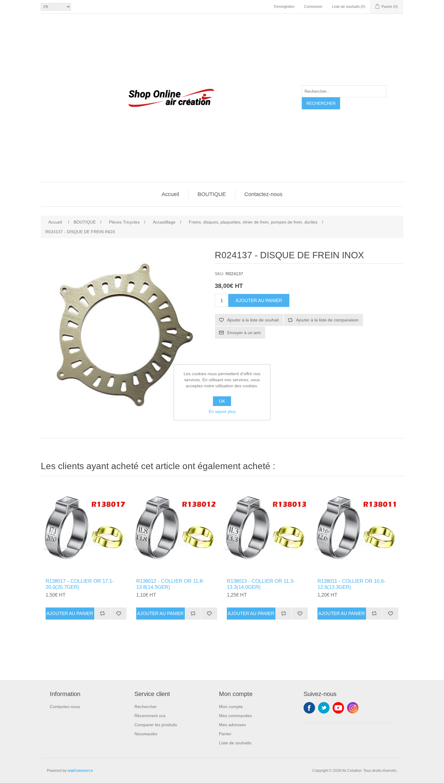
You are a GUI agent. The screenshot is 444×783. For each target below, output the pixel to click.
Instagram (353, 708)
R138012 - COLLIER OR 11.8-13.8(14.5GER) (170, 584)
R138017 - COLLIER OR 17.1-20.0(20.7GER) (80, 584)
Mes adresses (232, 724)
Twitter (324, 708)
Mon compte (231, 706)
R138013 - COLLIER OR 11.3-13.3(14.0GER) (261, 584)
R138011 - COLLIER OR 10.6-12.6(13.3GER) (351, 584)
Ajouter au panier (259, 300)
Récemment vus (150, 715)
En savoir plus (222, 411)
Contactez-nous (263, 194)
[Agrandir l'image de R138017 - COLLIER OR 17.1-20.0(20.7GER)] (86, 528)
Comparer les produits (155, 724)
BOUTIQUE (212, 194)
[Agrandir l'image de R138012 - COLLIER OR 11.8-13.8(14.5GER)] (176, 528)
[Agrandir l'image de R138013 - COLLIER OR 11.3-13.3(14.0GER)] (267, 528)
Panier (225, 733)
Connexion (313, 7)
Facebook (309, 708)
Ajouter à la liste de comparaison (327, 319)
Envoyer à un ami (244, 332)
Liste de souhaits (235, 742)
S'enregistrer (284, 7)
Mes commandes (235, 715)
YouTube (338, 708)
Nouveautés (145, 733)
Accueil (170, 194)
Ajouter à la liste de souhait (253, 319)
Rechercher (321, 103)
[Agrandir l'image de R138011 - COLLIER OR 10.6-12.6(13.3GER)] (357, 528)
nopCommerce (80, 770)
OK (222, 401)
